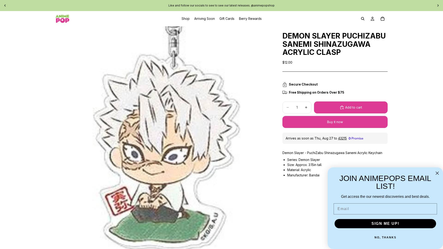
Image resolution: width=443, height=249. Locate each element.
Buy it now (335, 122)
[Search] (363, 19)
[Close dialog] (437, 173)
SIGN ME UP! (385, 223)
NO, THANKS (385, 237)
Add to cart (353, 107)
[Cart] (382, 19)
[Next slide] (438, 5)
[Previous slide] (5, 5)
